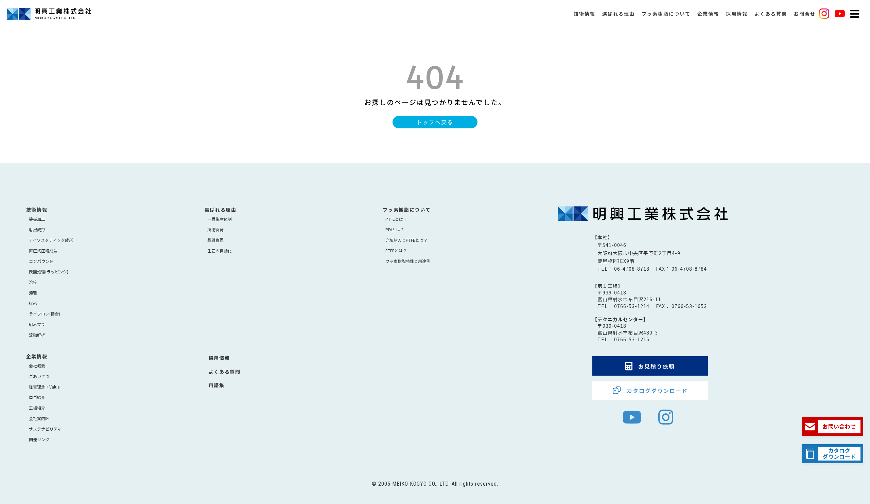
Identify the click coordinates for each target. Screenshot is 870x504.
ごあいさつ (39, 376)
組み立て (37, 324)
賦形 (33, 303)
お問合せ (805, 13)
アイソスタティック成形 (51, 240)
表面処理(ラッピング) (48, 271)
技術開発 (215, 229)
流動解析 (37, 335)
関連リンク (39, 439)
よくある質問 (770, 13)
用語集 (217, 385)
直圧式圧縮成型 (43, 250)
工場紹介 (37, 408)
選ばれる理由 (618, 13)
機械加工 (37, 219)
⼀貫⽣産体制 (219, 219)
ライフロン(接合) (44, 314)
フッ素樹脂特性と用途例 (407, 261)
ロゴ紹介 (37, 397)
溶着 (33, 292)
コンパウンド (41, 261)
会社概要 (37, 365)
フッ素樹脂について (666, 13)
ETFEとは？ (396, 250)
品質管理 (215, 240)
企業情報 (708, 13)
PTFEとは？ (396, 219)
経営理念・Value (44, 387)
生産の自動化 (219, 250)
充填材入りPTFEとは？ (406, 240)
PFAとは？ (394, 229)
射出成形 (37, 229)
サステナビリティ (45, 429)
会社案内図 (39, 418)
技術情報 (584, 13)
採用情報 (737, 13)
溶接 (33, 282)
